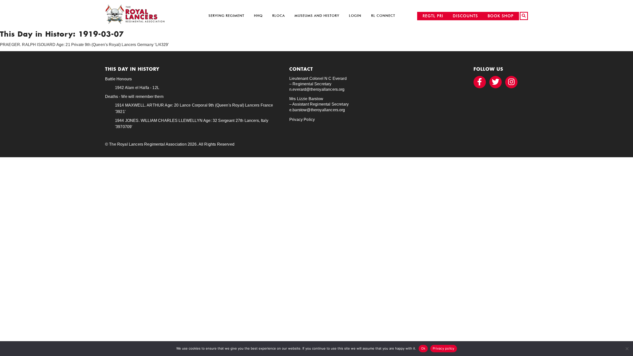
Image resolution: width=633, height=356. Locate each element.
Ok (423, 348)
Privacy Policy (302, 119)
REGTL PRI (433, 16)
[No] (626, 348)
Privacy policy (443, 348)
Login (355, 16)
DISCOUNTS (465, 16)
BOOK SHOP (501, 16)
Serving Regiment (226, 16)
